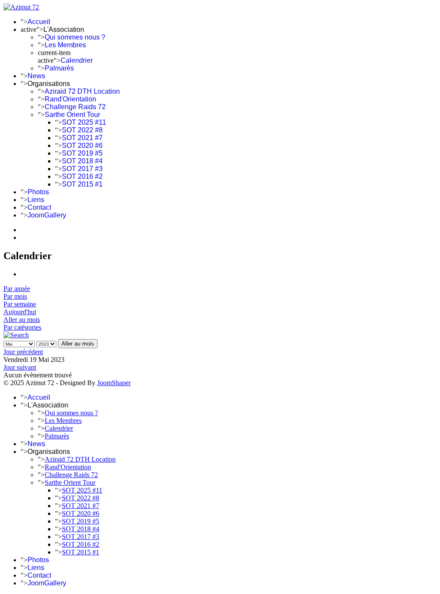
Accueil (39, 21)
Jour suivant (19, 367)
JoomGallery (47, 215)
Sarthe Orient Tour (72, 114)
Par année (16, 288)
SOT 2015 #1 (82, 184)
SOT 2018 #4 (82, 161)
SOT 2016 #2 (82, 176)
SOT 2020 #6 (82, 145)
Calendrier (77, 60)
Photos (38, 192)
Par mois (15, 296)
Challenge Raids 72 (75, 106)
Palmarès (59, 68)
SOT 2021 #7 (82, 137)
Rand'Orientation (70, 99)
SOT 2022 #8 (82, 130)
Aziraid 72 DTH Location (82, 91)
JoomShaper (114, 382)
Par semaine (19, 304)
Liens (36, 199)
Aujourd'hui (19, 311)
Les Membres (65, 45)
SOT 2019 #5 (82, 153)
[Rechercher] (16, 335)
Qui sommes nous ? (75, 37)
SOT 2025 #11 (84, 122)
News (36, 76)
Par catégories (22, 327)
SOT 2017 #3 (82, 168)
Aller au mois (21, 319)
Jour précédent (23, 351)
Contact (39, 207)
